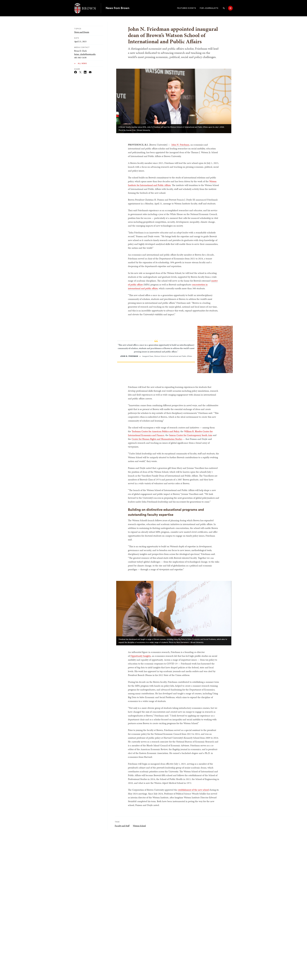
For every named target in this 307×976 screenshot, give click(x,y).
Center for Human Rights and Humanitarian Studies (157, 439)
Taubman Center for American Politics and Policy (155, 431)
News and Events (81, 32)
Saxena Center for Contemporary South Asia (190, 435)
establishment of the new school (193, 789)
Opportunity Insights (140, 656)
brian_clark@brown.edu (85, 54)
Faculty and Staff (122, 825)
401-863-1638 (80, 57)
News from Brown (117, 8)
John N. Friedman (180, 144)
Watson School (139, 825)
